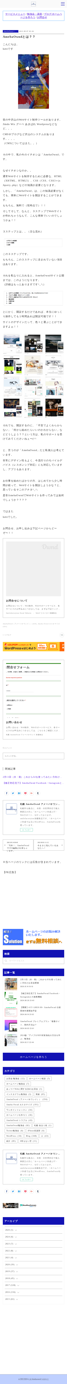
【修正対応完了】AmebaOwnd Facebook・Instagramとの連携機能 (33, 783)
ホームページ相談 (39, 1079)
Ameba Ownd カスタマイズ (22, 1105)
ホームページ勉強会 (17, 1084)
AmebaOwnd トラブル (19, 1120)
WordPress (14, 1136)
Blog (31, 1136)
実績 (40, 1094)
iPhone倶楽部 (36, 1131)
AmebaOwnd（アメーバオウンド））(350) (20, 624)
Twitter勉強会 (14, 1131)
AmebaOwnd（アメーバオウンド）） (11, 31)
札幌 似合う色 (42, 1125)
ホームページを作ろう (33, 1057)
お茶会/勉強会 (15, 1079)
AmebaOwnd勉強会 (18, 1125)
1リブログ (7, 635)
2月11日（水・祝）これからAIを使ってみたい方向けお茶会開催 (33, 777)
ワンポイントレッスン (19, 1110)
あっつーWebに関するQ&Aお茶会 (24, 1089)
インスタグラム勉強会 (18, 1094)
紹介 (11, 1141)
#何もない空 (28, 1141)
